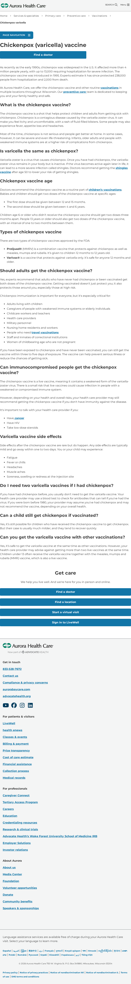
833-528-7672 (12, 669)
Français (49, 951)
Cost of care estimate (18, 757)
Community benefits (17, 901)
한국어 (117, 951)
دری (40, 951)
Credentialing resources (20, 822)
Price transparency (16, 750)
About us (9, 867)
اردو (77, 955)
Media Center (12, 874)
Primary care (53, 15)
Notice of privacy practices (34, 972)
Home (3, 15)
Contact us (10, 675)
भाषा (84, 951)
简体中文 (33, 951)
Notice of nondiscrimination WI (67, 972)
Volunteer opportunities (20, 888)
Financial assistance (17, 764)
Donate (8, 894)
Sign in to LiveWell (65, 622)
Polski (12, 955)
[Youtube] (6, 706)
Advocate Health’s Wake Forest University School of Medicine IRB (50, 836)
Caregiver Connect (16, 795)
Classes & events (15, 737)
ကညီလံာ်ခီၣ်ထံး (105, 951)
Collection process (16, 771)
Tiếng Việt (87, 955)
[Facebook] (14, 706)
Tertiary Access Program (20, 802)
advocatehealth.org (17, 696)
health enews (12, 730)
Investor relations (15, 849)
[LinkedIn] (30, 706)
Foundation (11, 881)
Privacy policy (10, 972)
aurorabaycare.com (16, 689)
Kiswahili (54, 955)
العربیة (16, 951)
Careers (8, 809)
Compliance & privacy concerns (25, 682)
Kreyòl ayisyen (72, 951)
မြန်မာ (23, 951)
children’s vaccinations (105, 189)
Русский (33, 955)
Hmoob (92, 951)
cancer (19, 418)
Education (10, 815)
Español (7, 951)
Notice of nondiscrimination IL (102, 972)
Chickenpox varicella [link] (13, 22)
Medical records (14, 777)
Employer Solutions (17, 843)
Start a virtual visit (65, 612)
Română (22, 955)
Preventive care (76, 15)
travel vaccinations (45, 332)
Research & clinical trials (20, 829)
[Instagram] (22, 706)
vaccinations (109, 87)
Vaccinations (99, 15)
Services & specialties (26, 15)
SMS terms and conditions (25, 976)
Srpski (43, 955)
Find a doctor (43, 54)
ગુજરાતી (59, 951)
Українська (67, 955)
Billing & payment (16, 743)
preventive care (75, 91)
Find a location (65, 602)
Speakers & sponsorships (21, 908)
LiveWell (9, 723)
